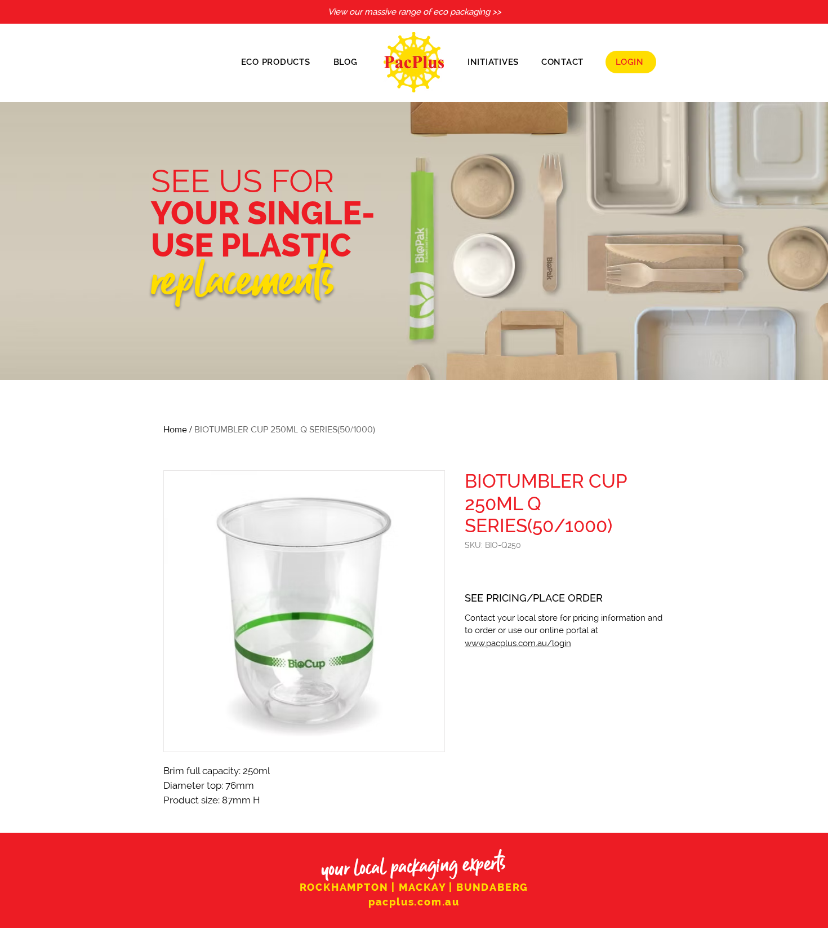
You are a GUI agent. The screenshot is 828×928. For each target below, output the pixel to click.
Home (175, 429)
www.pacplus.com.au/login (518, 643)
